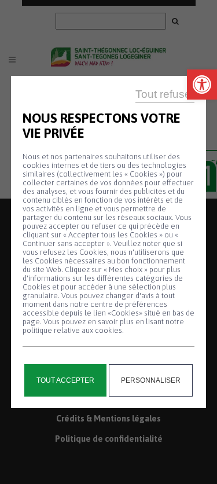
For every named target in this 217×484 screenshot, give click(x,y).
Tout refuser (164, 94)
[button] (202, 84)
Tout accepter (65, 380)
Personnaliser (151, 380)
